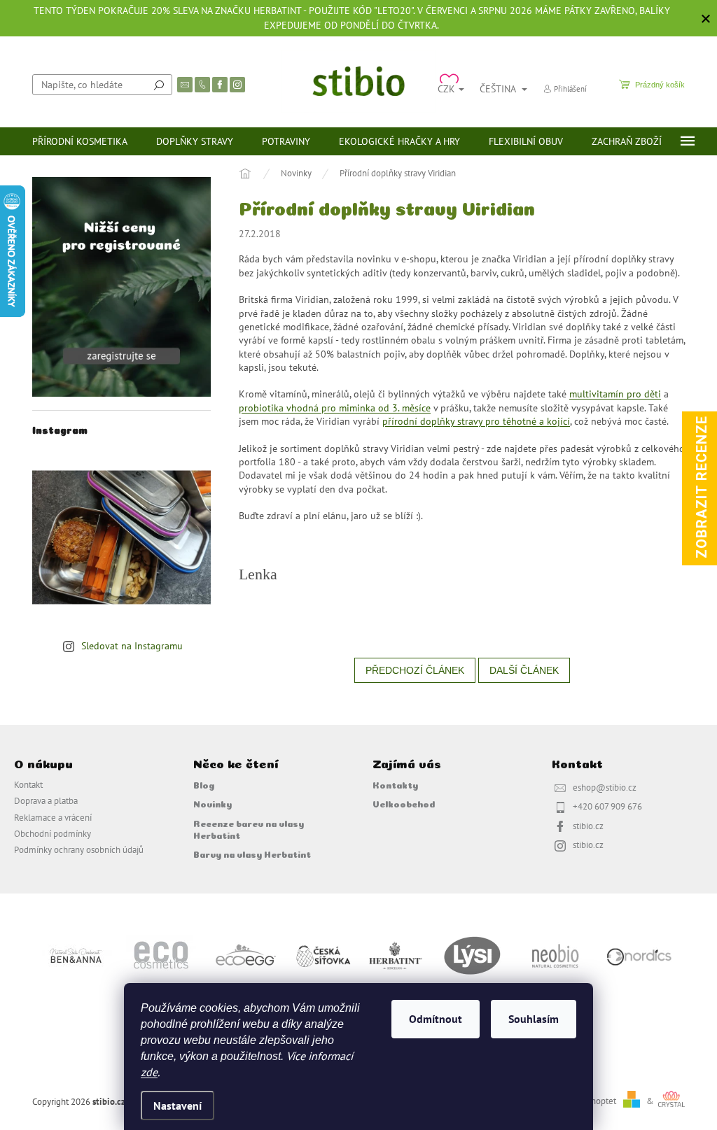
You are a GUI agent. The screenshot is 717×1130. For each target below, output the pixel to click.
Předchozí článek (415, 670)
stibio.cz (588, 825)
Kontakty (395, 784)
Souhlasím (533, 1019)
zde (149, 1072)
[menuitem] (79, 141)
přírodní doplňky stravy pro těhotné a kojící (476, 421)
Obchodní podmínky (52, 833)
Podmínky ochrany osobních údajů (79, 849)
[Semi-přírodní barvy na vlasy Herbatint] (395, 955)
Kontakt (28, 784)
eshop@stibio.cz (604, 787)
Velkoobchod (404, 803)
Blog (203, 784)
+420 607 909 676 (607, 806)
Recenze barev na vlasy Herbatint (248, 829)
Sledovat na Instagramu (132, 646)
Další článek (524, 670)
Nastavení (177, 1106)
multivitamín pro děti (615, 394)
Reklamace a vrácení (53, 817)
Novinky (212, 803)
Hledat (159, 85)
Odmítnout (435, 1019)
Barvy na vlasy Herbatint (252, 854)
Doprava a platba (46, 800)
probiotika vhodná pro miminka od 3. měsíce (335, 408)
